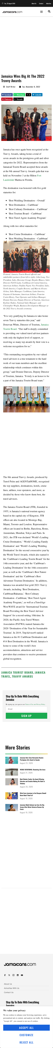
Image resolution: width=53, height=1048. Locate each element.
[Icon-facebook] (5, 975)
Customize (26, 1035)
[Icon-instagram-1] (13, 975)
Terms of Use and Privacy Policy (35, 704)
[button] (41, 12)
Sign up (26, 716)
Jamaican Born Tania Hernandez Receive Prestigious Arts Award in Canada (31, 759)
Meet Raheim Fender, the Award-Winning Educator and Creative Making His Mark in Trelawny (32, 781)
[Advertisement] (26, 44)
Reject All (27, 1042)
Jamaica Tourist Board (17, 672)
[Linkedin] (18, 975)
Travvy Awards (22, 676)
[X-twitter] (9, 975)
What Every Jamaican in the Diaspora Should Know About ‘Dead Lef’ (33, 794)
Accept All (26, 1028)
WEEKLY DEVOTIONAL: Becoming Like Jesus (32, 769)
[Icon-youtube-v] (22, 975)
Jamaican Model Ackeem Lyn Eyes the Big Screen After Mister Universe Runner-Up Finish (32, 807)
